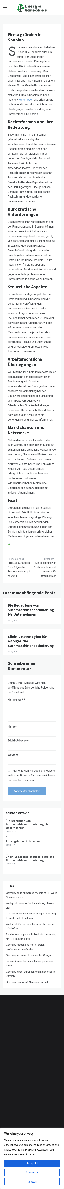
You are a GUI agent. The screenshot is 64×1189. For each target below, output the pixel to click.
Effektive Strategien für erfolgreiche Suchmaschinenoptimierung (19, 569)
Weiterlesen (26, 99)
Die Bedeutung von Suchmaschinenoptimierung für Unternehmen (45, 569)
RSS (11, 885)
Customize (32, 1172)
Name (12, 726)
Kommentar (15, 699)
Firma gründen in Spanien (23, 841)
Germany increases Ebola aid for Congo (28, 955)
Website (13, 754)
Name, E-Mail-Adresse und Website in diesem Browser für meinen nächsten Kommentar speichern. (32, 775)
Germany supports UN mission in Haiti (27, 982)
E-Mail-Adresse (18, 740)
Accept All (32, 1163)
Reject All (32, 1181)
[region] (32, 1158)
